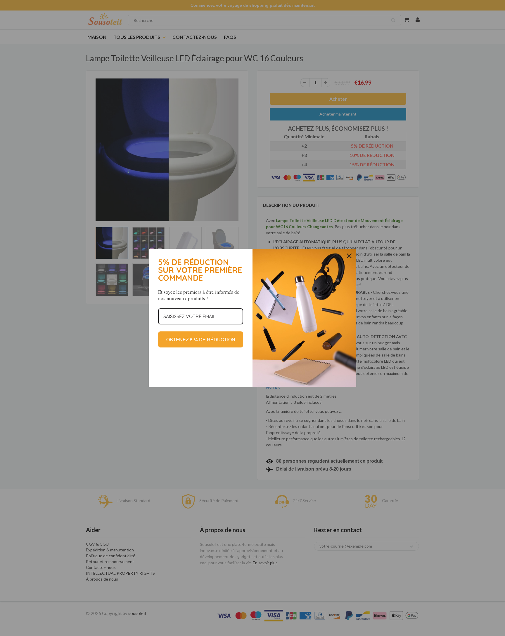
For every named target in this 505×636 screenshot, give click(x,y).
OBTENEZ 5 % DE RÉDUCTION (200, 339)
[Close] (349, 256)
